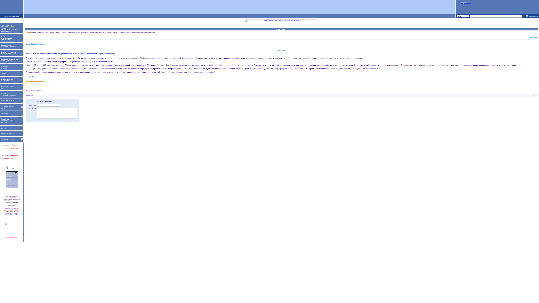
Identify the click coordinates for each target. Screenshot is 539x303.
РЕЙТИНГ (4, 36)
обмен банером (11, 237)
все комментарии (8, 158)
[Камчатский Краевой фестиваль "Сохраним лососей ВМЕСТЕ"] (281, 27)
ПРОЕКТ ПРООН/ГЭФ (7, 139)
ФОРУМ (3, 128)
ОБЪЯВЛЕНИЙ (5, 81)
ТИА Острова (33, 77)
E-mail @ (3, 28)
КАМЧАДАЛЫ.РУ (6, 61)
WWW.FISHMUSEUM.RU (8, 54)
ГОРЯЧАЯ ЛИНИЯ (6, 25)
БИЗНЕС (3, 73)
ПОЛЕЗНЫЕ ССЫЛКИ (7, 134)
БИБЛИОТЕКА (5, 114)
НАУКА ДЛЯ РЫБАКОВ (8, 101)
